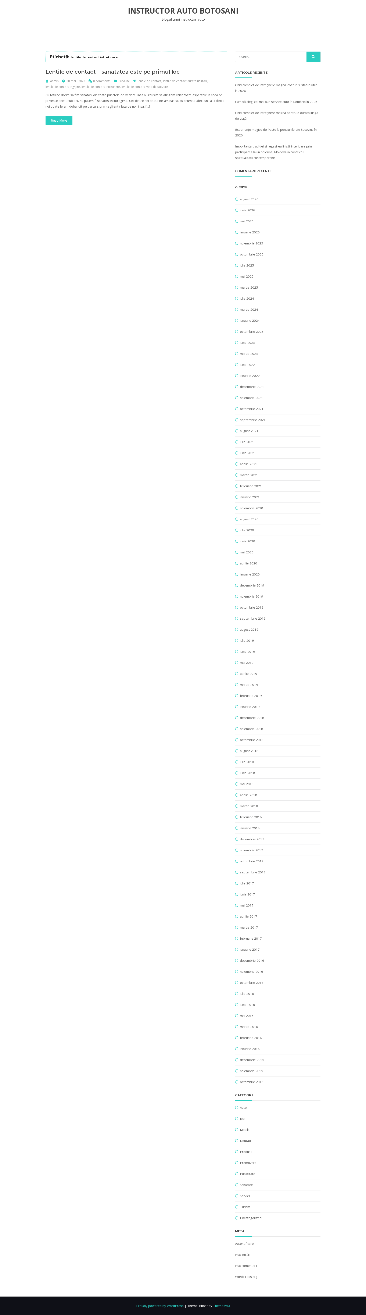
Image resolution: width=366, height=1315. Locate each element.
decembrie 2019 (252, 585)
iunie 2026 (247, 210)
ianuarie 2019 (250, 707)
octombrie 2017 (251, 861)
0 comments (102, 81)
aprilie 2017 (248, 916)
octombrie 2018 (251, 740)
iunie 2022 (247, 364)
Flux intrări (242, 1254)
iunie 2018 (247, 773)
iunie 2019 (247, 651)
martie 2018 (249, 806)
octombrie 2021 (251, 409)
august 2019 (249, 629)
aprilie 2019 (248, 673)
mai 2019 (247, 662)
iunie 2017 (247, 894)
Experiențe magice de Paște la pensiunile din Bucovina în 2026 (276, 132)
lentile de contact (149, 81)
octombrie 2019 (251, 607)
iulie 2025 (247, 265)
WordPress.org (246, 1276)
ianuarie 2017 (250, 949)
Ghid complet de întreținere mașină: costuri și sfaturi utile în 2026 (276, 88)
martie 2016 (249, 1026)
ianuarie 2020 (250, 574)
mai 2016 (247, 1015)
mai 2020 (247, 552)
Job (242, 1118)
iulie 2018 (247, 762)
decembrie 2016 (252, 960)
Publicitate (247, 1174)
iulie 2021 (247, 442)
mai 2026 (247, 221)
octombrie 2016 (251, 982)
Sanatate (246, 1185)
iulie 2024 (247, 298)
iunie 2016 (247, 1004)
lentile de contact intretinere (101, 87)
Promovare (248, 1163)
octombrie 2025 (251, 254)
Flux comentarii (246, 1265)
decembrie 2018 (252, 718)
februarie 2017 (251, 938)
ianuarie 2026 (250, 232)
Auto (243, 1107)
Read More (59, 120)
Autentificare (244, 1243)
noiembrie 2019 (251, 596)
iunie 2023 (247, 342)
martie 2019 (249, 684)
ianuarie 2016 (250, 1049)
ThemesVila (221, 1306)
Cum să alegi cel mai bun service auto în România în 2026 (276, 102)
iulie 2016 (247, 993)
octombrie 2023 (251, 331)
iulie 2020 (247, 530)
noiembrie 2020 (251, 508)
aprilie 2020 (248, 563)
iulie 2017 (247, 883)
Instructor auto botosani (183, 10)
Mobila (245, 1129)
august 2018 (249, 751)
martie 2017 (249, 927)
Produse (124, 81)
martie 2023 (249, 353)
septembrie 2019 (253, 618)
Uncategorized (251, 1218)
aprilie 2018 (248, 795)
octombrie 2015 (251, 1082)
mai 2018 (247, 784)
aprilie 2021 (248, 464)
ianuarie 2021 (250, 497)
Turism (245, 1207)
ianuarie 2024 (250, 320)
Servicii (245, 1196)
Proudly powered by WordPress (160, 1306)
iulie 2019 (247, 640)
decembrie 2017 (252, 839)
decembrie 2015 (252, 1060)
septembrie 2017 (253, 872)
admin (54, 81)
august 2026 (249, 199)
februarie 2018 (251, 817)
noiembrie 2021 (251, 398)
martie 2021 (249, 475)
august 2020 (249, 519)
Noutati (245, 1140)
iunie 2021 (247, 453)
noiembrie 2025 (251, 243)
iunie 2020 (247, 541)
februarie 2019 (251, 695)
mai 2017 (247, 905)
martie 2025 (249, 287)
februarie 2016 (251, 1038)
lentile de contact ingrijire (63, 87)
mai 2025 (247, 276)
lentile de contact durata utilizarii (185, 81)
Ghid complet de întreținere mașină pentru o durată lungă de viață (276, 116)
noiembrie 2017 (251, 850)
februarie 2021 (251, 486)
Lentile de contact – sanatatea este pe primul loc (113, 72)
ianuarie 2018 (250, 828)
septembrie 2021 (253, 420)
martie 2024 (249, 309)
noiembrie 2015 (251, 1071)
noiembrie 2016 (251, 971)
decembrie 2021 (252, 387)
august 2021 (249, 431)
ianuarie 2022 (250, 375)
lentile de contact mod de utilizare (145, 87)
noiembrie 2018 (251, 729)
